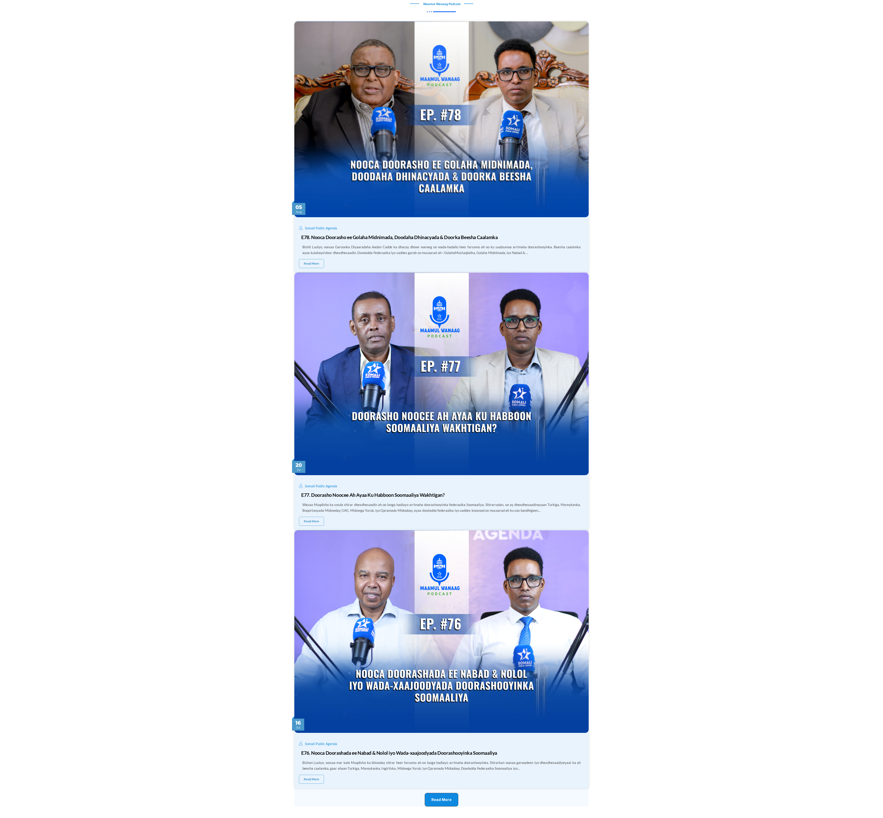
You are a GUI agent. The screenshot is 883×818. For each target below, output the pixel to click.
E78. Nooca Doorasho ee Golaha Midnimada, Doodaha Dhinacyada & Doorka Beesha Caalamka (399, 237)
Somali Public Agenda (321, 228)
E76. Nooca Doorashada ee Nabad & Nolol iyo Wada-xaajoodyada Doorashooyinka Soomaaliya (399, 753)
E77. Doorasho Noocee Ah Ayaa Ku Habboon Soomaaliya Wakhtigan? (373, 495)
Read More (311, 263)
